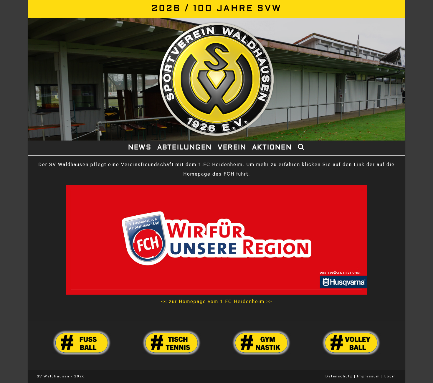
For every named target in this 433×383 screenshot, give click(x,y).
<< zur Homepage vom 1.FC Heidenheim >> (216, 301)
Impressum (368, 376)
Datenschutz (339, 376)
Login (390, 376)
